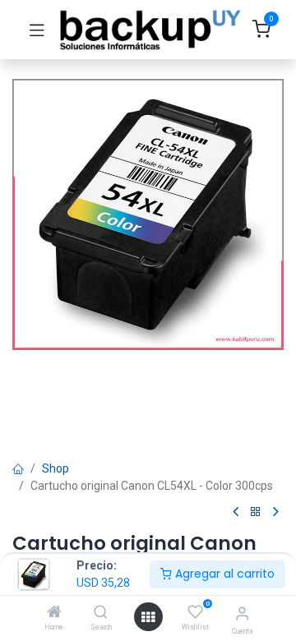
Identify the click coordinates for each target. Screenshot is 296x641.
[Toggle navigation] (37, 29)
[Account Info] (242, 613)
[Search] (101, 613)
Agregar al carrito (223, 573)
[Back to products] (256, 512)
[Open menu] (148, 617)
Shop (55, 468)
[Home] (54, 613)
